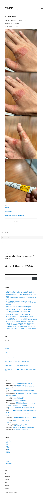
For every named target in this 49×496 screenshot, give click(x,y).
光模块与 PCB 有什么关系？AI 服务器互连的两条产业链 (18, 308)
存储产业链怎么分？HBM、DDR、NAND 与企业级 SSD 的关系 (19, 318)
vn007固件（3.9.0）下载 (18, 402)
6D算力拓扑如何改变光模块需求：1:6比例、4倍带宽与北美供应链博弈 (21, 291)
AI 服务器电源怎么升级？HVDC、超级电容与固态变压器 (18, 311)
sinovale (6, 221)
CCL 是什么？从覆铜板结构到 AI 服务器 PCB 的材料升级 (18, 324)
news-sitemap (9, 463)
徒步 (8, 447)
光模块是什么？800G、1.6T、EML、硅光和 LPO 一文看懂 (18, 309)
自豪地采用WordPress (13, 492)
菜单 (42, 8)
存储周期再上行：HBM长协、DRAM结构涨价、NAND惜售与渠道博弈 (21, 328)
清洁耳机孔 (7, 207)
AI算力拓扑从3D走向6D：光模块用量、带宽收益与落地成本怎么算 (20, 292)
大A (7, 442)
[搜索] (34, 278)
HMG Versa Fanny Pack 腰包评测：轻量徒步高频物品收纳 (17, 361)
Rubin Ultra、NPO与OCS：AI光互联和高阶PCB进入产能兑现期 (19, 316)
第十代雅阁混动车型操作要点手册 (21, 429)
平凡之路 (9, 7)
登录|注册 (7, 488)
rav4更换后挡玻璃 (8, 211)
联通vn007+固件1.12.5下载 (20, 385)
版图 (7, 444)
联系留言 (8, 452)
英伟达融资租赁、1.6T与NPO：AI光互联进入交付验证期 (18, 314)
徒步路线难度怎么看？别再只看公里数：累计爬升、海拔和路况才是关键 (21, 319)
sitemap (7, 461)
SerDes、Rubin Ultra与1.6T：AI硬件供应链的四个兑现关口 (18, 306)
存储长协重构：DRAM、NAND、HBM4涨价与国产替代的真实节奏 (20, 326)
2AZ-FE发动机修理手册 (18, 397)
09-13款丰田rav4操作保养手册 (19, 400)
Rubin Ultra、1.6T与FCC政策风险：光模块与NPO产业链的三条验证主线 (21, 321)
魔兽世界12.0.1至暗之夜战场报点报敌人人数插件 (23, 427)
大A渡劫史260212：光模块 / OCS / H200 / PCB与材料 (14, 215)
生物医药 (8, 451)
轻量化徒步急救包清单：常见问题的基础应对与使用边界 (17, 365)
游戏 (8, 449)
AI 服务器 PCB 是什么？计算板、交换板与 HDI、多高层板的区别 (20, 323)
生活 (17, 221)
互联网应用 (8, 441)
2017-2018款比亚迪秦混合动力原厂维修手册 (22, 383)
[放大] (35, 31)
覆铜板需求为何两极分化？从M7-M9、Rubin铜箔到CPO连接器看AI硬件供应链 (20, 370)
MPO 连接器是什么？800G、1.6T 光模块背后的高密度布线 (18, 301)
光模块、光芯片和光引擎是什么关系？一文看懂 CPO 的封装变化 (19, 313)
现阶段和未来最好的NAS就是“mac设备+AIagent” (23, 390)
